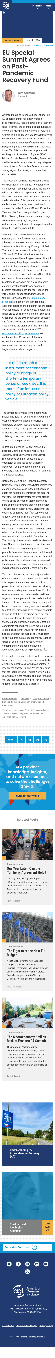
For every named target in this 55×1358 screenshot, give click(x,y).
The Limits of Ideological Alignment (18, 1227)
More (48, 5)
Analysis (25, 698)
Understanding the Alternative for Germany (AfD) (24, 1153)
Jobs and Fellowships (26, 1325)
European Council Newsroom (42, 45)
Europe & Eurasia (41, 698)
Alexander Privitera (14, 986)
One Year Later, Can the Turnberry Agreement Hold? (26, 870)
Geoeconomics (13, 40)
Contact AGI (8, 1325)
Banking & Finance (11, 702)
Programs (37, 5)
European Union (28, 702)
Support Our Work (27, 796)
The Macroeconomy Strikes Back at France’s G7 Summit (26, 1039)
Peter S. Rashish (13, 901)
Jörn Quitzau (26, 93)
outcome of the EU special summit (20, 333)
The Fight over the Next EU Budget (26, 953)
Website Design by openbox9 (32, 1336)
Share (10, 740)
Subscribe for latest (17, 1247)
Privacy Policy (46, 1325)
